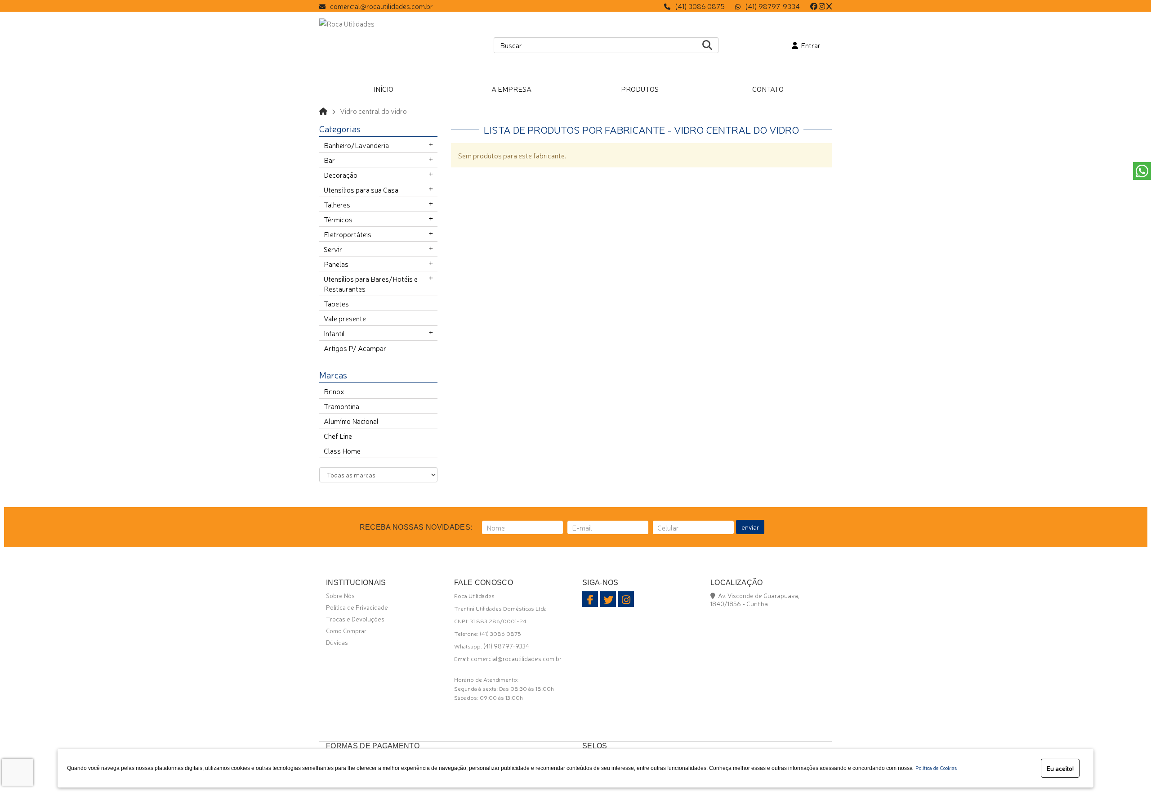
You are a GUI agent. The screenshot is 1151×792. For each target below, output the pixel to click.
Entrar (809, 45)
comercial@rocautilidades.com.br (381, 6)
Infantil (334, 333)
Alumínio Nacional (351, 421)
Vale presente (345, 318)
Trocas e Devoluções (355, 619)
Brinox (334, 391)
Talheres (337, 204)
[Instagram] (822, 6)
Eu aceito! (1060, 768)
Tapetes (336, 303)
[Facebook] (813, 6)
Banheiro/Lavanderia (356, 145)
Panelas (336, 264)
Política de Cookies (935, 767)
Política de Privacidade (357, 607)
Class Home (342, 450)
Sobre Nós (340, 595)
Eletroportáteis (347, 234)
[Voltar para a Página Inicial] (323, 111)
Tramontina (341, 406)
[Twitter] (829, 6)
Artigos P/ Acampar (355, 348)
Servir (333, 249)
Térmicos (338, 219)
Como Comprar (346, 630)
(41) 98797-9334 (772, 6)
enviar (750, 527)
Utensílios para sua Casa (361, 189)
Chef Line (338, 436)
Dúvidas (337, 642)
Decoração (340, 175)
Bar (329, 160)
